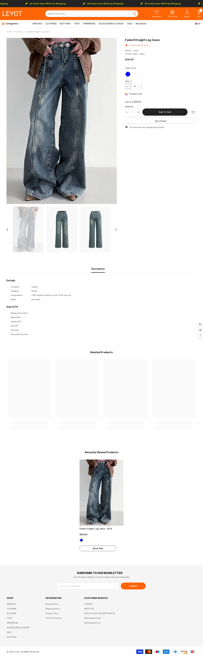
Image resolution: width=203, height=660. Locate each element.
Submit (133, 585)
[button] (7, 230)
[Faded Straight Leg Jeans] (102, 493)
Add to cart (165, 112)
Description (98, 268)
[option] (61, 121)
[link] (172, 13)
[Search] (91, 13)
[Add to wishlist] (193, 112)
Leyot (136, 50)
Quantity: (129, 106)
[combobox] (88, 13)
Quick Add (98, 548)
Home (9, 31)
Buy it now (161, 121)
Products (19, 31)
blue (81, 540)
